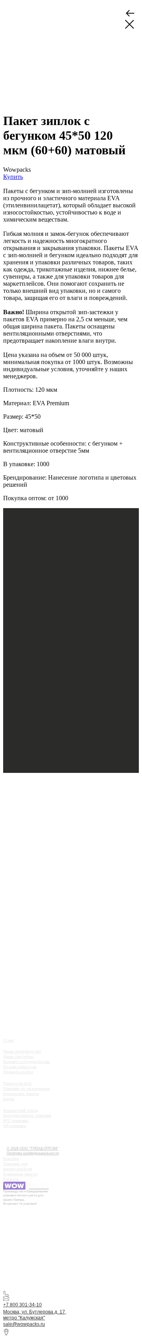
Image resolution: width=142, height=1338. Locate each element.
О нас (8, 1040)
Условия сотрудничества (26, 1061)
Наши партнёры (18, 1056)
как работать (20, 1131)
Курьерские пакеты (21, 1093)
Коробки (11, 1158)
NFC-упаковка (15, 1120)
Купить (13, 176)
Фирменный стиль (20, 1110)
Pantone (11, 1179)
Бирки (9, 1099)
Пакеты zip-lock (17, 1083)
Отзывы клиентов (19, 1067)
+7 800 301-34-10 (22, 1305)
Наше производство (22, 1051)
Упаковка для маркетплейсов (17, 1166)
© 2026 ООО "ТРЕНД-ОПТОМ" (32, 1148)
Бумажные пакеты (20, 1174)
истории (14, 1137)
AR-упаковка (14, 1126)
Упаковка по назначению (26, 1088)
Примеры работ (18, 1072)
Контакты (16, 1143)
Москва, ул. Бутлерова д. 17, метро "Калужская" (34, 1315)
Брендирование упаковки (27, 1115)
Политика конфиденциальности (33, 1153)
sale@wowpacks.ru (24, 1324)
